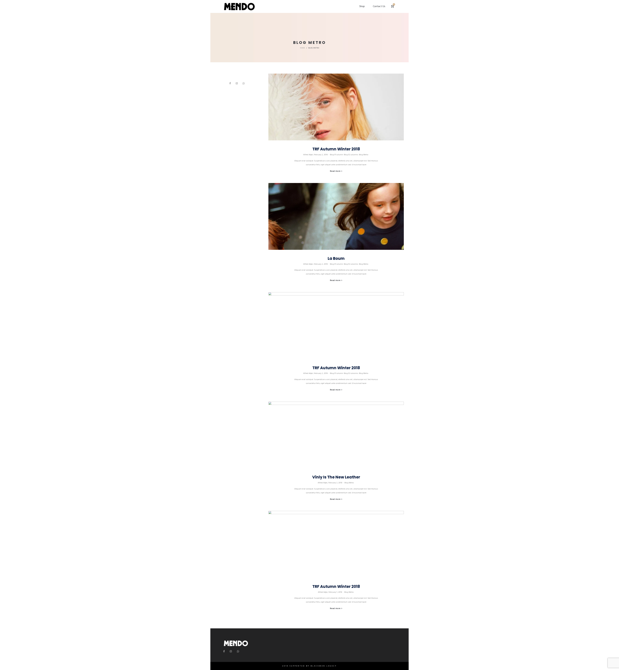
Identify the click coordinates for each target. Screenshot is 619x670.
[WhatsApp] (244, 84)
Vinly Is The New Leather (336, 477)
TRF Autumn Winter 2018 (336, 149)
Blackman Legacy (324, 666)
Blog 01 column (336, 154)
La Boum (336, 258)
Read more (335, 171)
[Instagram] (237, 84)
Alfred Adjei (308, 154)
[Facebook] (230, 84)
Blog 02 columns (351, 154)
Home (302, 48)
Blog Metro (363, 154)
